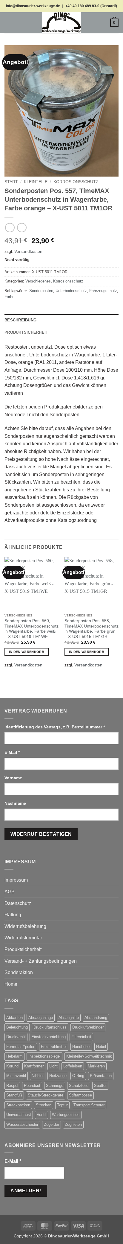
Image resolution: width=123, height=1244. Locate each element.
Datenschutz (17, 903)
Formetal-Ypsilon (20, 1046)
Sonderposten (41, 290)
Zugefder (51, 1124)
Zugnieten (73, 1124)
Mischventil (16, 1075)
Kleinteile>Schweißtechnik (89, 1056)
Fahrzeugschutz (103, 290)
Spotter (100, 1085)
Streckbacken (18, 1105)
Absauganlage (40, 1017)
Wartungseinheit (66, 1114)
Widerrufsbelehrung (25, 926)
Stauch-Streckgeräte (45, 1095)
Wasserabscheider (22, 1124)
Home (10, 984)
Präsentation (101, 1075)
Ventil (41, 1114)
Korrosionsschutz (76, 182)
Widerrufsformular (23, 937)
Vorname (13, 777)
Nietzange (58, 1075)
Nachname (15, 803)
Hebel (101, 1046)
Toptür (62, 1105)
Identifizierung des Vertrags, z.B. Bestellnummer (54, 726)
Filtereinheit (81, 1037)
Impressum (16, 880)
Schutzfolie (78, 1085)
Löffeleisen (72, 1066)
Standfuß (14, 1095)
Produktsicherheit (22, 949)
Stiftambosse (80, 1095)
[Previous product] (21, 227)
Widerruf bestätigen (41, 834)
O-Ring (78, 1075)
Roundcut (32, 1085)
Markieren (96, 1066)
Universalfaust (18, 1114)
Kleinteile (35, 182)
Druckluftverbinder (88, 1027)
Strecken (43, 1105)
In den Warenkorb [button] (26, 652)
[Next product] (9, 227)
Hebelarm (14, 1056)
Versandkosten (28, 251)
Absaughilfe (69, 1017)
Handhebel (81, 1046)
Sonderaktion (18, 972)
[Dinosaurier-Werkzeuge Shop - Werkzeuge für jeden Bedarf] (61, 22)
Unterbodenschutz (71, 290)
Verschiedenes (38, 281)
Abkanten (14, 1017)
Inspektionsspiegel (44, 1056)
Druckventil (16, 1037)
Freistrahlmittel (54, 1046)
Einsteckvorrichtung (48, 1037)
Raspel (12, 1085)
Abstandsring (95, 1017)
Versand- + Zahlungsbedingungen (40, 961)
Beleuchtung (17, 1027)
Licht (53, 1066)
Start (11, 182)
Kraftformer (34, 1066)
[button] (8, 22)
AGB (9, 891)
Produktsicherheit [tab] (26, 332)
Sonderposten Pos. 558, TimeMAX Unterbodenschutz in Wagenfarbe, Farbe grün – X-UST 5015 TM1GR (91, 629)
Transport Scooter (88, 1105)
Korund (12, 1066)
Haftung (12, 914)
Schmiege (54, 1085)
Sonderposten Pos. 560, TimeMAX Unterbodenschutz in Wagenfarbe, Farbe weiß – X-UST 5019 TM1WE (31, 629)
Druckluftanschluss (50, 1027)
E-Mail (12, 752)
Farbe (9, 296)
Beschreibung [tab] (20, 320)
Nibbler (38, 1075)
